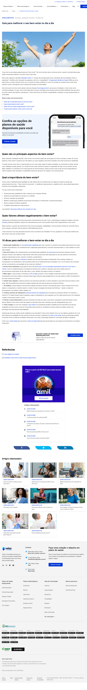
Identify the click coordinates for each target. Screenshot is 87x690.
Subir (82, 679)
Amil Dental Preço (70, 590)
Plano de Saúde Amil (71, 585)
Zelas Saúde (13, 321)
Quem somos (4, 678)
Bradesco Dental (27, 603)
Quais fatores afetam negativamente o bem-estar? (19, 106)
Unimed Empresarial (7, 592)
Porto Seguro (5, 605)
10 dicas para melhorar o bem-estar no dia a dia (18, 109)
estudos (4, 222)
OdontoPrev (26, 594)
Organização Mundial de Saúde (59, 80)
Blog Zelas (31, 571)
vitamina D (24, 259)
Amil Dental (26, 585)
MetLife (25, 590)
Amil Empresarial (6, 587)
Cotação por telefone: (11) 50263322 (64, 1)
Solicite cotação (43, 398)
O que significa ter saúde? (11, 354)
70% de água (34, 274)
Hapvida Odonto (27, 607)
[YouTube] (13, 566)
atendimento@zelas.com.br (37, 559)
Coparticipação (49, 590)
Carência (47, 585)
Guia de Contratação (51, 581)
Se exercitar (50, 252)
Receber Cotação (81, 1)
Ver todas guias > (49, 616)
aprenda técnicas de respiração (35, 293)
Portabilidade (48, 599)
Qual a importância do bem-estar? (14, 104)
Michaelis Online (26, 78)
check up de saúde (55, 315)
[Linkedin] (3, 566)
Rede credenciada (49, 612)
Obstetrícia (48, 594)
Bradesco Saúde (6, 596)
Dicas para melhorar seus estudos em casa (23, 209)
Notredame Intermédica (8, 601)
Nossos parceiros (71, 581)
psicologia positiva (43, 88)
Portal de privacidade (40, 678)
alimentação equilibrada (31, 245)
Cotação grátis (75, 335)
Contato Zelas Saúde (19, 678)
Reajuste (47, 603)
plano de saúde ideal (34, 321)
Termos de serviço (29, 678)
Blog (74, 6)
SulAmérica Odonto (28, 599)
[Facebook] (10, 566)
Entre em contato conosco (36, 553)
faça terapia (32, 305)
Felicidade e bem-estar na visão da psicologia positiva (20, 358)
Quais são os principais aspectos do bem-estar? (18, 102)
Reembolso (48, 607)
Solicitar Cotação (9, 141)
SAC (29, 565)
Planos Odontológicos (30, 581)
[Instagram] (6, 566)
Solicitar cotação (56, 564)
